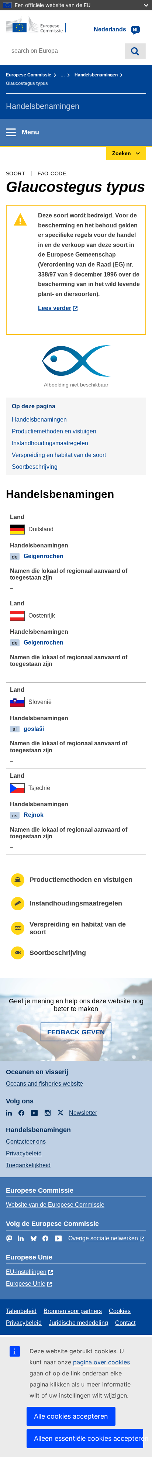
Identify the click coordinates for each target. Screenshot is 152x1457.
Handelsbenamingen (96, 75)
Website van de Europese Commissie (55, 1205)
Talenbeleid (21, 1311)
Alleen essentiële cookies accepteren (88, 1438)
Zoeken (135, 51)
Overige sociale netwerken (103, 1238)
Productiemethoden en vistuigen (54, 431)
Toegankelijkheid (28, 1165)
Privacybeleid (24, 1153)
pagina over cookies (101, 1362)
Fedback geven (76, 1032)
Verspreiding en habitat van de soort (59, 455)
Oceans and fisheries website (44, 1083)
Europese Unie (25, 1284)
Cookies (120, 1311)
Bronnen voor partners (73, 1311)
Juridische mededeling (78, 1323)
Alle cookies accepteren (71, 1416)
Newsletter (83, 1113)
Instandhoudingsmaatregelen (50, 443)
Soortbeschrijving (35, 467)
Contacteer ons (26, 1141)
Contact (125, 1323)
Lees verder (54, 308)
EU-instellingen (26, 1272)
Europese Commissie (28, 75)
